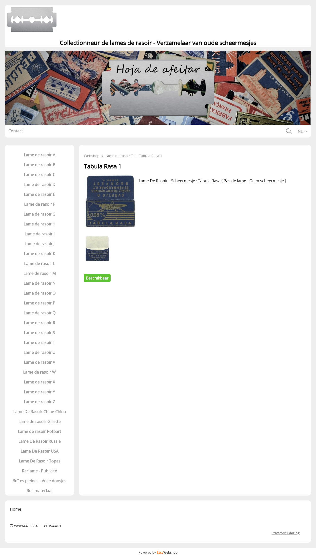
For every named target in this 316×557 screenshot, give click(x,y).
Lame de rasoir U (40, 352)
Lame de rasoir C (39, 174)
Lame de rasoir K (39, 253)
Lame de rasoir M (39, 273)
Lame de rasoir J (40, 243)
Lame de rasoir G (40, 214)
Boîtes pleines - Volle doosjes (39, 480)
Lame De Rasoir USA (40, 451)
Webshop (91, 155)
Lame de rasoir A (39, 155)
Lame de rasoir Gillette (40, 421)
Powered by (158, 552)
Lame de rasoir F (39, 204)
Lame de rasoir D (40, 184)
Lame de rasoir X (39, 382)
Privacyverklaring (286, 533)
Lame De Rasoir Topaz (39, 461)
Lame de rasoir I (40, 234)
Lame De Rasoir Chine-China (39, 411)
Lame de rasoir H (40, 224)
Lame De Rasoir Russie (40, 441)
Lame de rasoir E (39, 194)
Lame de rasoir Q (40, 313)
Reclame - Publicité (39, 471)
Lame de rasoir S (39, 332)
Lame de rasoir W (39, 372)
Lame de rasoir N (40, 283)
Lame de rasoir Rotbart (39, 431)
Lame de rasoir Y (39, 392)
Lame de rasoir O (40, 293)
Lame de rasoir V (39, 362)
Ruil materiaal (39, 490)
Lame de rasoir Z (39, 401)
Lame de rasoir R (39, 322)
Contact (15, 131)
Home (15, 509)
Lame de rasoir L (39, 263)
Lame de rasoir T (39, 342)
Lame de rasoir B (39, 164)
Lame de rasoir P (39, 303)
